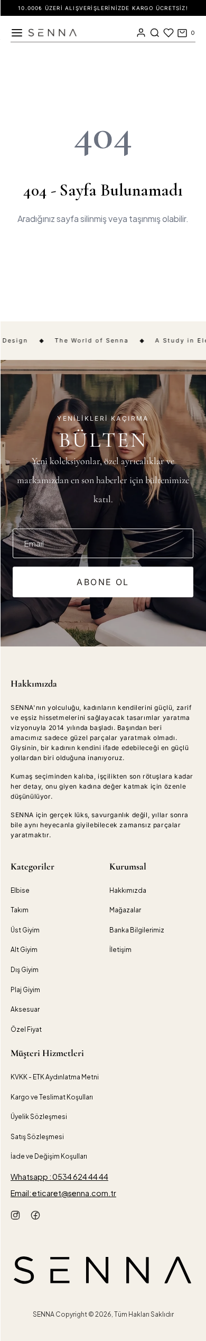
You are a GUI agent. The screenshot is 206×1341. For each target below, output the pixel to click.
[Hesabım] (141, 32)
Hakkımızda (127, 890)
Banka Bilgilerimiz (136, 930)
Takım (20, 910)
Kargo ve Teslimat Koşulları (52, 1097)
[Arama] (154, 32)
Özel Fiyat (26, 1029)
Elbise (20, 890)
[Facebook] (35, 1217)
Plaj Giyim (25, 990)
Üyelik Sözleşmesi (39, 1117)
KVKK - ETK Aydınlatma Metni (55, 1077)
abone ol (103, 582)
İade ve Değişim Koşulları (49, 1156)
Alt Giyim (24, 950)
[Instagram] (15, 1217)
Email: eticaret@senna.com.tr (63, 1193)
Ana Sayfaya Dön (103, 256)
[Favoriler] (168, 32)
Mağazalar (125, 910)
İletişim (120, 950)
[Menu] (16, 32)
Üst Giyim (25, 930)
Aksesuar (25, 1009)
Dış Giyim (25, 970)
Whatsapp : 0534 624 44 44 (59, 1176)
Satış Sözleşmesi (37, 1137)
